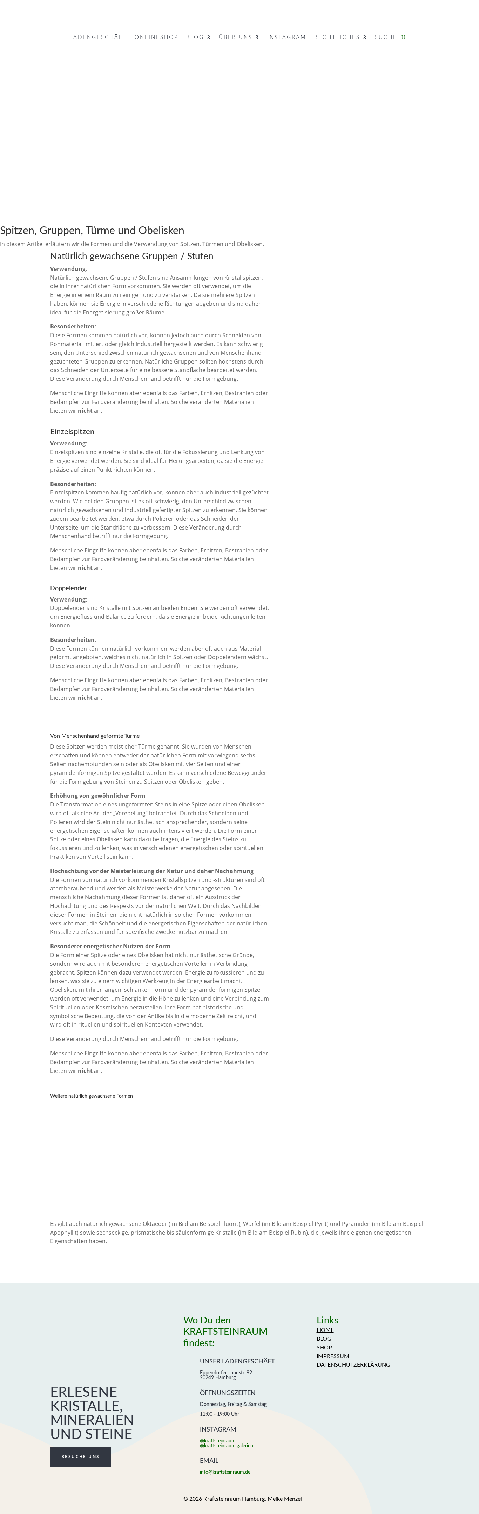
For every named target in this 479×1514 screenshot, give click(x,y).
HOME (325, 1330)
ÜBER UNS (235, 37)
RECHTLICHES (337, 37)
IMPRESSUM (333, 1356)
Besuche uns (80, 1457)
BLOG (195, 37)
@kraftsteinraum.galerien (226, 1445)
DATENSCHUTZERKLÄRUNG (353, 1365)
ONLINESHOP (156, 37)
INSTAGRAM (286, 37)
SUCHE (386, 37)
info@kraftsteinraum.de (225, 1472)
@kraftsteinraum (218, 1441)
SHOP (324, 1347)
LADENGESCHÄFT (98, 37)
